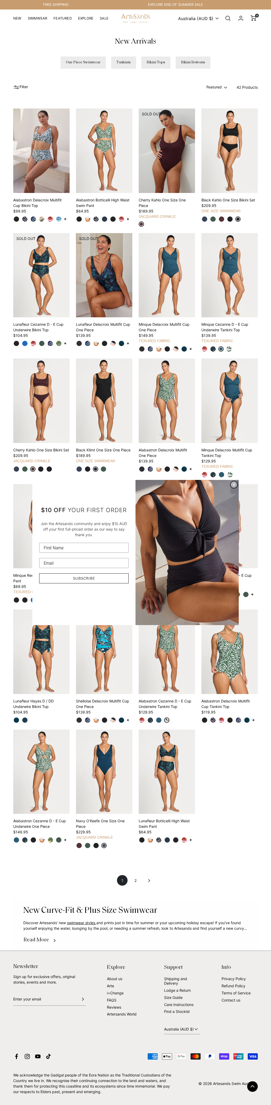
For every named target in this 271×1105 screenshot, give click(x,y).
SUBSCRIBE (84, 578)
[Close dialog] (234, 484)
